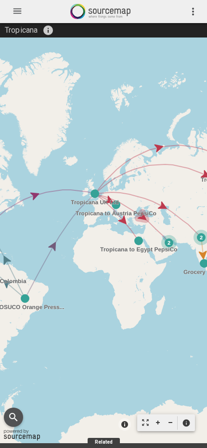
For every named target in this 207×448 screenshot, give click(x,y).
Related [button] (104, 442)
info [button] (48, 30)
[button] (186, 423)
